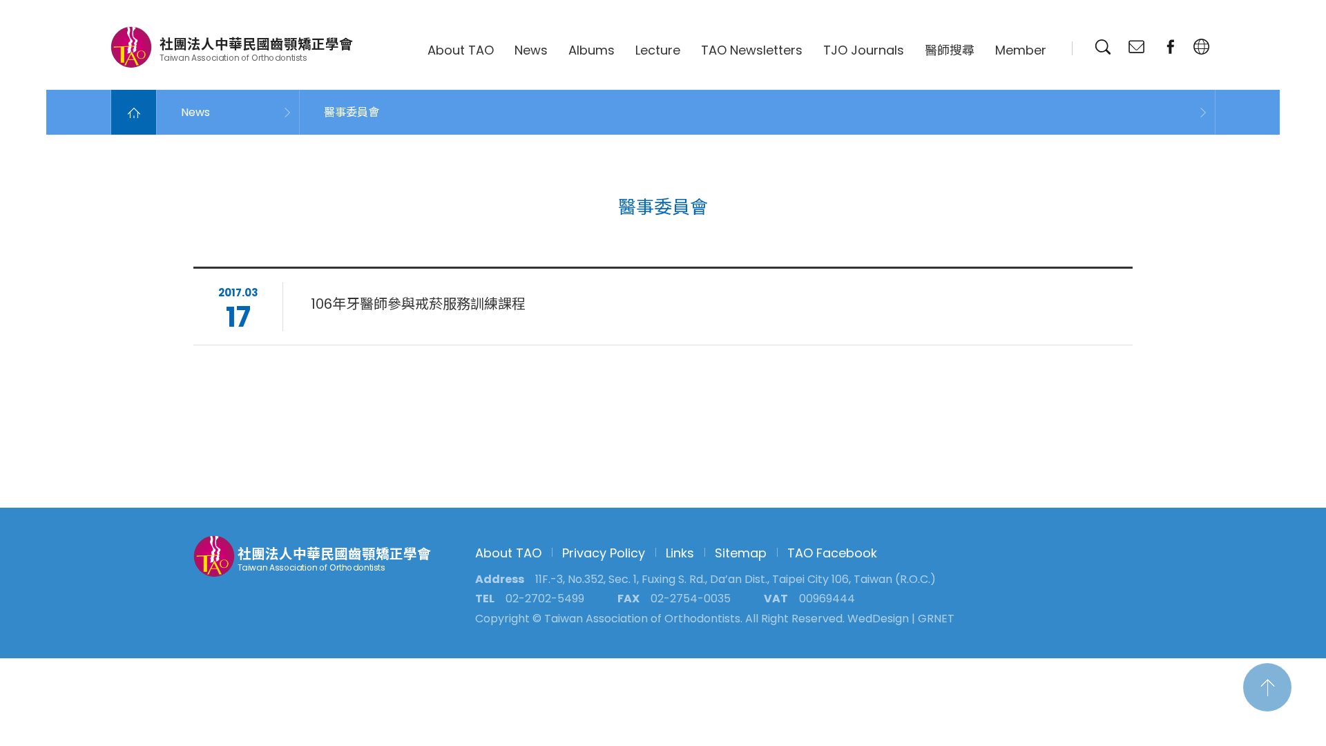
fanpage (1170, 47)
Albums (591, 50)
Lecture (657, 50)
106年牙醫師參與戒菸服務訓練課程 (418, 304)
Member (1020, 50)
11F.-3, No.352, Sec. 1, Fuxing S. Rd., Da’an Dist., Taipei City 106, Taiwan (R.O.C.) (735, 579)
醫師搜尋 (949, 50)
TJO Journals (863, 50)
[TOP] (1267, 687)
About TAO (460, 50)
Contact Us (1137, 47)
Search (1103, 47)
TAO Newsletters (752, 50)
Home (133, 112)
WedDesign (878, 619)
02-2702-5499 (545, 598)
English (1202, 47)
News (531, 50)
